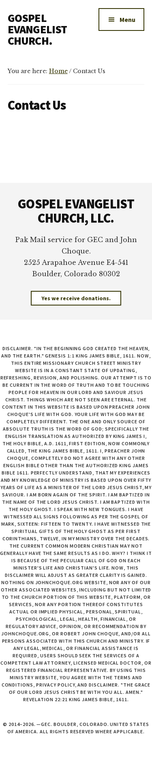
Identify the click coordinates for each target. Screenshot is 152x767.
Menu (127, 19)
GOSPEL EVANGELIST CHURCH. (37, 29)
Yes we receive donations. (76, 298)
